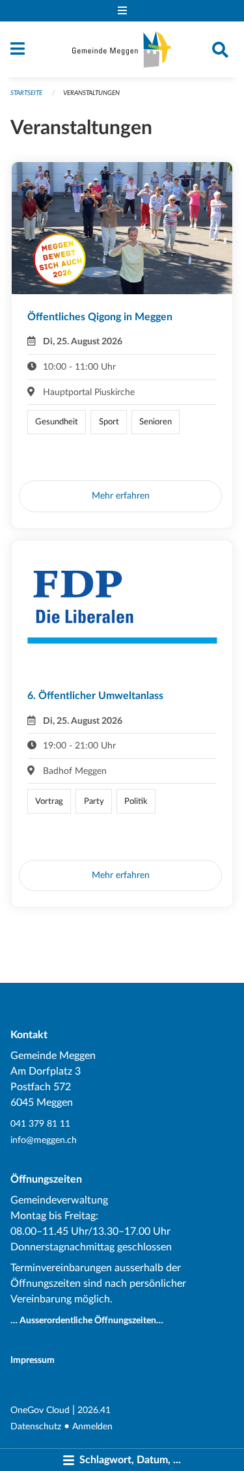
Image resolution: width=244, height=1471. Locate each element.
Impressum (32, 1360)
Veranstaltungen (91, 93)
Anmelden (92, 1426)
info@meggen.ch (43, 1140)
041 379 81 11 (40, 1124)
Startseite (26, 93)
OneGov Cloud (40, 1410)
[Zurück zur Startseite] (121, 49)
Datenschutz (35, 1426)
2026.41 (94, 1410)
